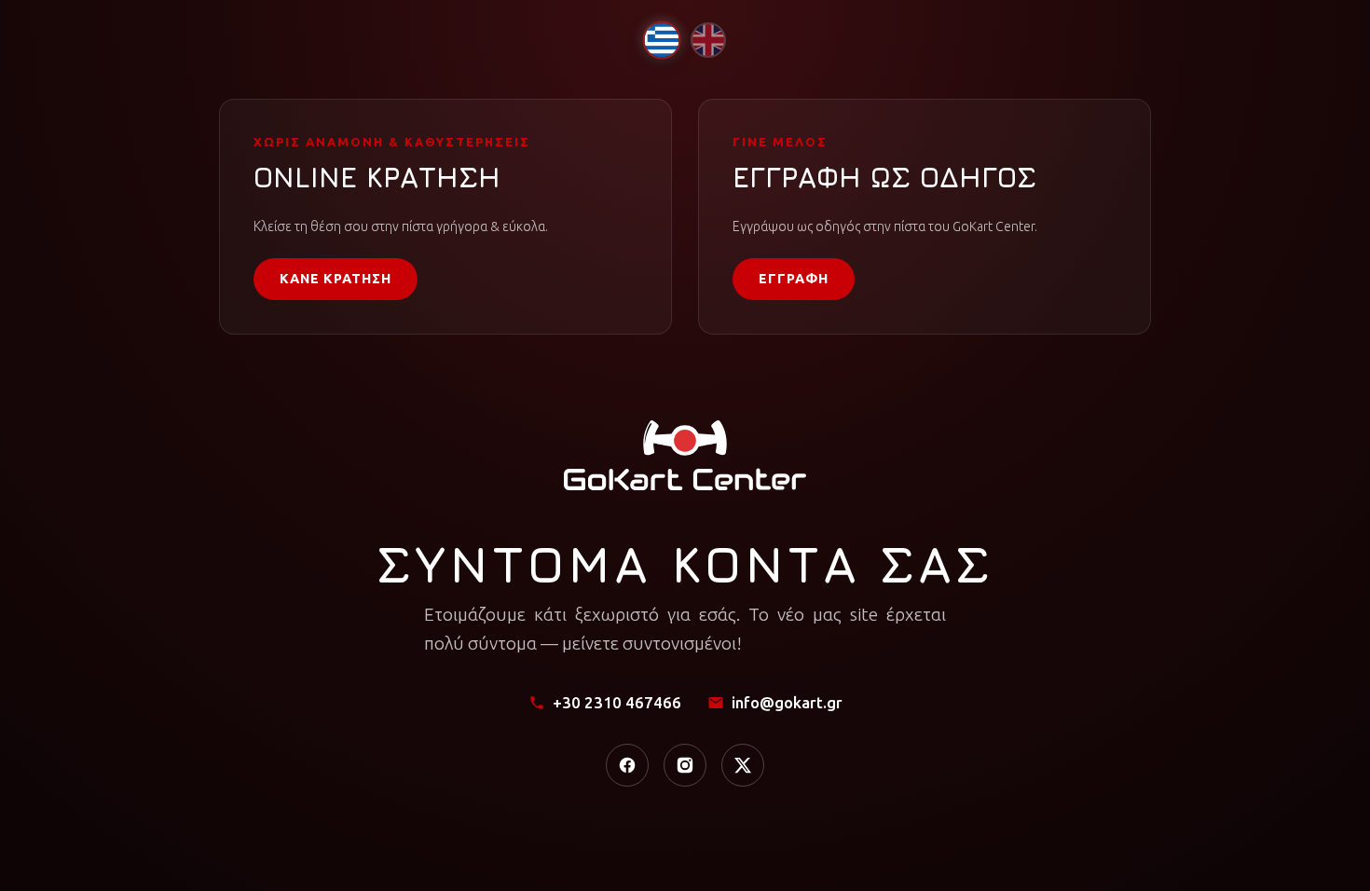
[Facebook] (627, 765)
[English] (708, 40)
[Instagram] (685, 765)
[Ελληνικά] (661, 40)
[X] (742, 765)
